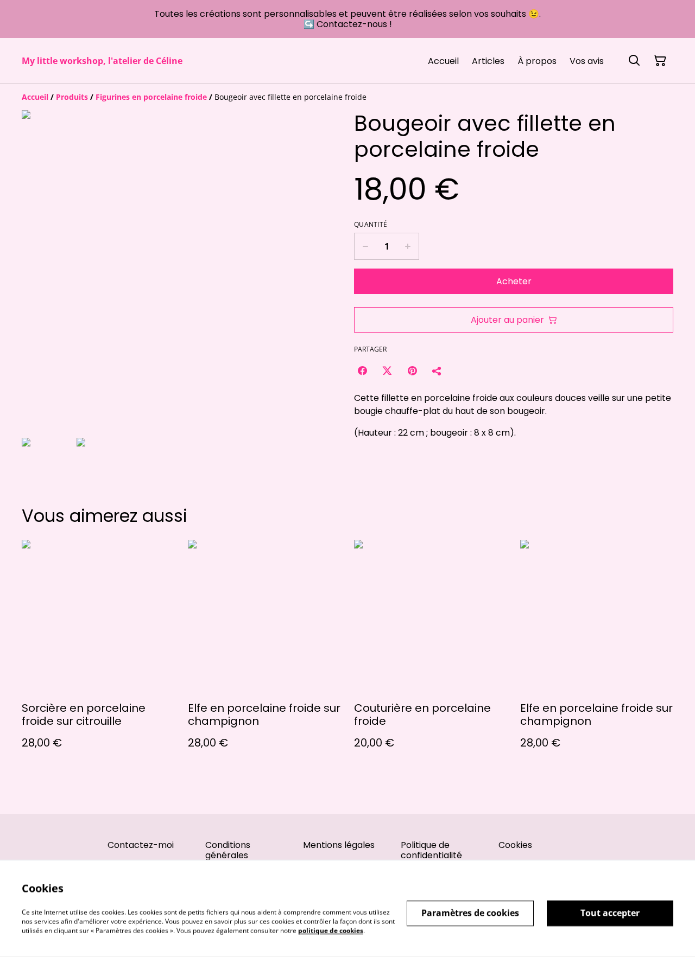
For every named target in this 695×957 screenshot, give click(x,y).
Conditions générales (227, 850)
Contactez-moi (141, 845)
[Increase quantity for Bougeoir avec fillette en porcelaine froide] (408, 246)
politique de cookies (330, 930)
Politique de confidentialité (431, 850)
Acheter (514, 281)
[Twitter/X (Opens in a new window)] (387, 370)
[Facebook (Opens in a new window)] (362, 370)
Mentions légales (339, 845)
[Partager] (437, 370)
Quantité (370, 224)
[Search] (634, 61)
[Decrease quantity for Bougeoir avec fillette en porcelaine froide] (365, 246)
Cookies (515, 845)
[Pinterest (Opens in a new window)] (412, 370)
